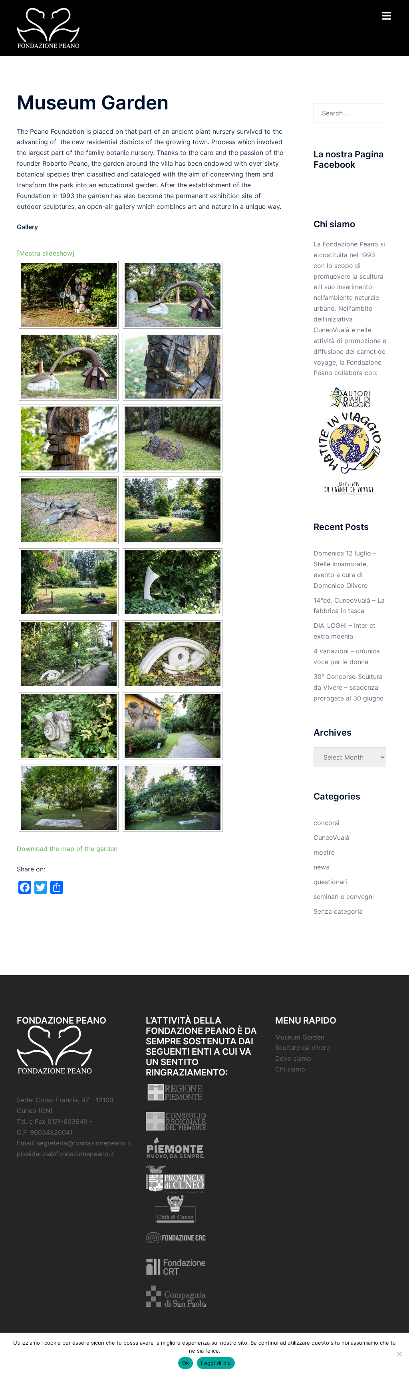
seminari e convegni (344, 897)
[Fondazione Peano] (48, 27)
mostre (324, 852)
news (321, 867)
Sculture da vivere (302, 1048)
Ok (185, 1363)
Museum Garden (299, 1037)
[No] (399, 1354)
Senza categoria (338, 911)
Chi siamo (290, 1069)
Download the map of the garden (67, 849)
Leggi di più (216, 1363)
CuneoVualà (331, 837)
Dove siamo (293, 1058)
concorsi (327, 823)
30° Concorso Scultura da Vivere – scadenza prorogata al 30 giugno (349, 687)
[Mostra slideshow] (46, 253)
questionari (330, 882)
